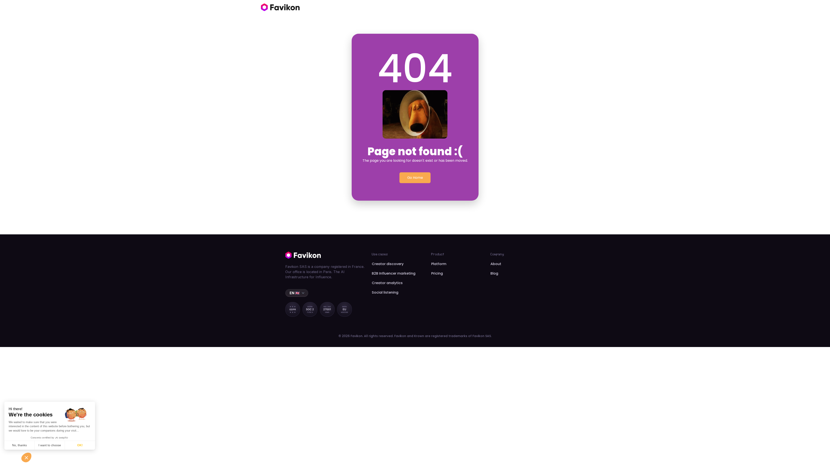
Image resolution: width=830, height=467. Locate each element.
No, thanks (19, 445)
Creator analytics (387, 282)
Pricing (437, 273)
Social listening (385, 292)
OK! (80, 445)
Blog (494, 273)
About (495, 263)
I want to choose (49, 445)
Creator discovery (388, 263)
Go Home (415, 177)
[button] (296, 293)
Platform (438, 263)
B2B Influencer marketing (393, 273)
